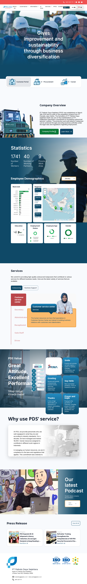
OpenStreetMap (64, 220)
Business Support (30, 288)
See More (70, 503)
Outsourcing (16, 288)
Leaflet (57, 220)
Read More (23, 543)
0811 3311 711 (18, 579)
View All (75, 523)
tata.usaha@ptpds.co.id (35, 577)
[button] (44, 197)
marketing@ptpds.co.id (21, 577)
